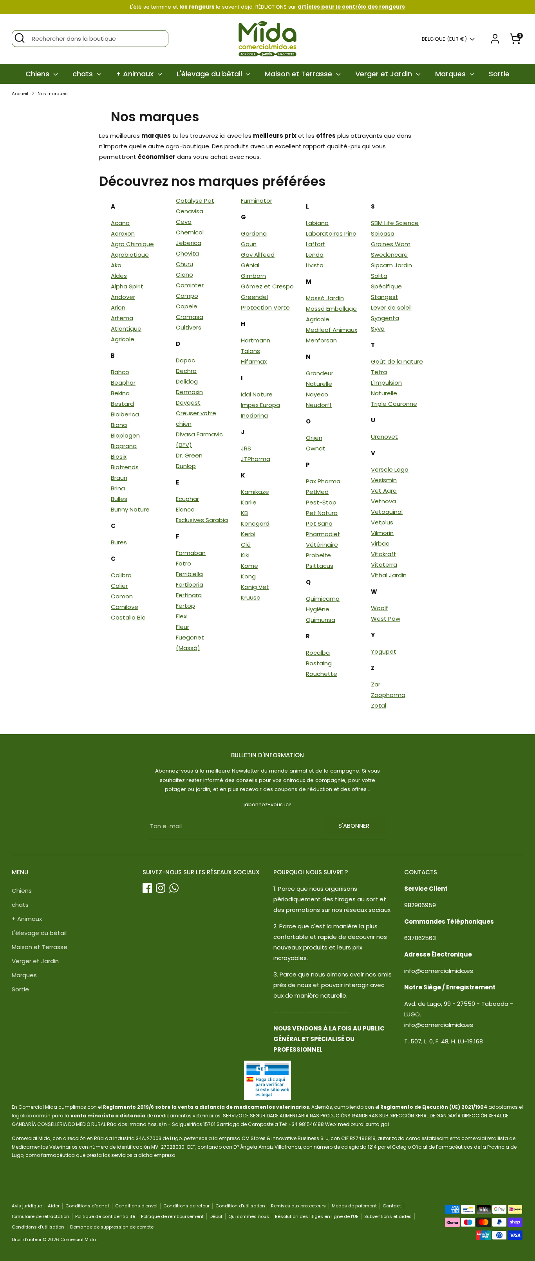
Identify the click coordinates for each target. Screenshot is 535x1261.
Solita (379, 276)
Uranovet (384, 436)
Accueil (20, 93)
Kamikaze (255, 492)
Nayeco (317, 394)
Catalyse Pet (195, 200)
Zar (375, 684)
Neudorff (319, 405)
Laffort (315, 244)
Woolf (379, 608)
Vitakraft (383, 554)
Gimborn (253, 276)
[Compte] (495, 39)
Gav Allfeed (258, 254)
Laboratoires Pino (331, 233)
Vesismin (384, 480)
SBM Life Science (395, 223)
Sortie (499, 74)
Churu (184, 264)
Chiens (38, 74)
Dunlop (186, 466)
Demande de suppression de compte (112, 1227)
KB (244, 513)
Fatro (183, 563)
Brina (118, 488)
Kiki (245, 555)
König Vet (255, 587)
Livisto (315, 265)
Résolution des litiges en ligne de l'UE (316, 1216)
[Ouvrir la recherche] (19, 38)
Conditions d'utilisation (38, 1227)
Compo (187, 296)
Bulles (119, 499)
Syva (378, 328)
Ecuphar (187, 499)
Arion (118, 307)
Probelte (318, 555)
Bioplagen (125, 435)
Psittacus (319, 566)
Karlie (249, 502)
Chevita (187, 253)
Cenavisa (189, 211)
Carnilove (124, 607)
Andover (123, 297)
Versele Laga (389, 469)
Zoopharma (388, 695)
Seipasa (382, 233)
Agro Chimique (132, 244)
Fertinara (189, 595)
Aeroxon (123, 233)
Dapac (185, 360)
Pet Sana (319, 523)
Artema (122, 318)
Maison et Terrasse (299, 74)
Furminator (256, 200)
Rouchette (321, 674)
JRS (246, 448)
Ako (116, 265)
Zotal (378, 705)
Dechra (186, 371)
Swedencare (389, 254)
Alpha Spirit (127, 286)
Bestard (122, 404)
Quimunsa (320, 620)
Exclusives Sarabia (202, 520)
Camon (122, 596)
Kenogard (255, 523)
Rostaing (319, 663)
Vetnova (383, 501)
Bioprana (124, 446)
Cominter (190, 285)
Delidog (187, 381)
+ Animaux (135, 74)
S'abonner (353, 825)
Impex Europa (260, 405)
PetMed (317, 492)
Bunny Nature (130, 509)
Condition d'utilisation (240, 1206)
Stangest (384, 297)
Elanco (185, 509)
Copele (186, 306)
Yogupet (383, 651)
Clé (246, 544)
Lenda (315, 254)
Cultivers (188, 327)
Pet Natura (322, 513)
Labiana (317, 223)
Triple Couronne (394, 404)
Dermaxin (189, 392)
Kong (248, 576)
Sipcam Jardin (391, 265)
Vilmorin (382, 533)
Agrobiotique (130, 254)
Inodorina (254, 415)
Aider (54, 1206)
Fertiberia (189, 584)
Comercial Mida (78, 1239)
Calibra (121, 575)
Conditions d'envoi (136, 1206)
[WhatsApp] (174, 888)
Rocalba (318, 653)
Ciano (184, 274)
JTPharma (255, 459)
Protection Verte (265, 307)
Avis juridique (27, 1206)
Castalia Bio (128, 617)
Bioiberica (125, 414)
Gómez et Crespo (267, 286)
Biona (119, 425)
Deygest (188, 402)
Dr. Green (189, 455)
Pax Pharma (323, 481)
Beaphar (123, 382)
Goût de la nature (397, 361)
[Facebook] (147, 888)
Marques (451, 74)
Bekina (120, 393)
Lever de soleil (391, 307)
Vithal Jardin (389, 575)
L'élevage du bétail (210, 74)
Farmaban (191, 553)
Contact (392, 1206)
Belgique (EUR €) (444, 39)
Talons (250, 351)
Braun (119, 478)
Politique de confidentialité (105, 1216)
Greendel (254, 297)
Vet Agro (384, 490)
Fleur (182, 627)
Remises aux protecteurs (298, 1206)
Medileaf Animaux (331, 330)
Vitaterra (384, 564)
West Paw (385, 618)
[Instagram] (160, 888)
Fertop (185, 606)
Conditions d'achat (87, 1206)
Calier (119, 586)
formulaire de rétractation (40, 1216)
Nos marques (53, 93)
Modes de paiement (354, 1206)
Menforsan (321, 340)
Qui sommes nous (248, 1216)
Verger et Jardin (384, 74)
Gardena (254, 233)
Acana (120, 223)
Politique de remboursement (172, 1216)
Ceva (184, 222)
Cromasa (189, 317)
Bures (119, 542)
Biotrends (125, 467)
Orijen (314, 438)
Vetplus (382, 522)
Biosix (119, 456)
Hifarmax (254, 361)
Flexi (182, 616)
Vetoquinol (387, 512)
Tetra (379, 372)
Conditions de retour (186, 1206)
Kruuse (250, 597)
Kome (249, 566)
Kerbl (248, 534)
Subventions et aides (388, 1216)
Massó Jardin (325, 298)
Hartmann (255, 340)
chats (83, 74)
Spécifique (386, 286)
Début (216, 1216)
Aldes (119, 276)
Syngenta (385, 318)
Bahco (120, 372)
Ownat (315, 448)
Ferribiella (189, 574)
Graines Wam (390, 244)
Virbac (380, 543)
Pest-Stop (321, 502)
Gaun (249, 244)
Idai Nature (257, 394)
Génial (250, 265)
